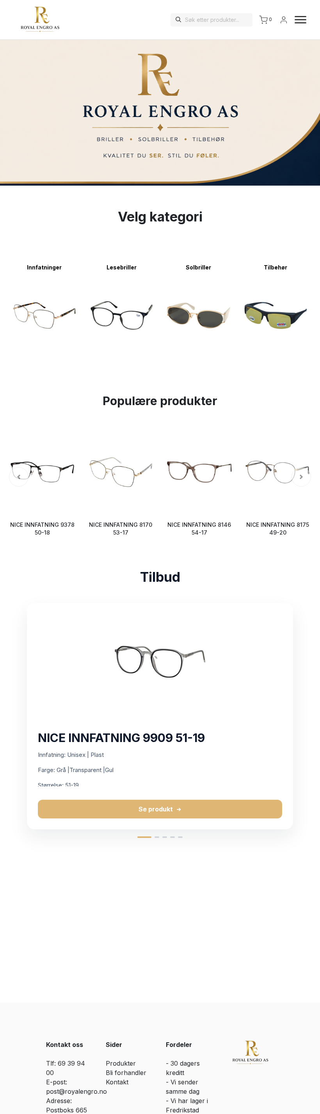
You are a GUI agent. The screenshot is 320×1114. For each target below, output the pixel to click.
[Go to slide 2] (157, 837)
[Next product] (306, 716)
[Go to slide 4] (172, 837)
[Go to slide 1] (144, 837)
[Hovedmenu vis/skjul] (297, 20)
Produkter (121, 1063)
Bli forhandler (126, 1073)
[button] (18, 477)
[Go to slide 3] (164, 837)
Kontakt (117, 1082)
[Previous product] (14, 716)
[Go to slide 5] (180, 837)
